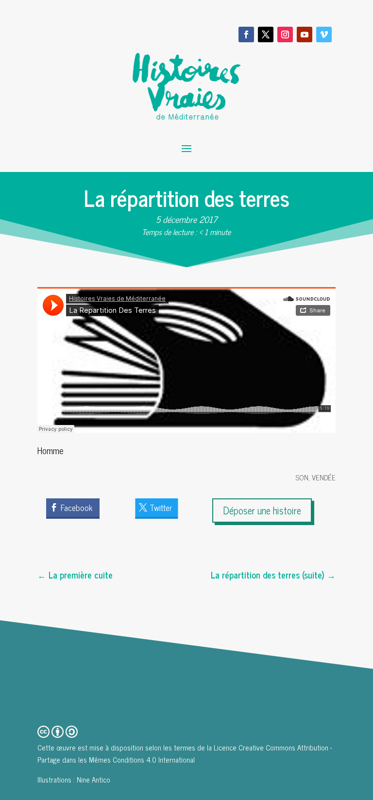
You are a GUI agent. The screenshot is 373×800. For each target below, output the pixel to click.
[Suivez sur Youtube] (304, 34)
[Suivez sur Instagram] (285, 34)
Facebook (76, 507)
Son (301, 477)
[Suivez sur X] (265, 34)
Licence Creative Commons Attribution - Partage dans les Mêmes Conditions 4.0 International (184, 753)
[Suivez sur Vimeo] (324, 34)
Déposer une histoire (262, 510)
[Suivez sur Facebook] (246, 34)
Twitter (161, 507)
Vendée (324, 477)
